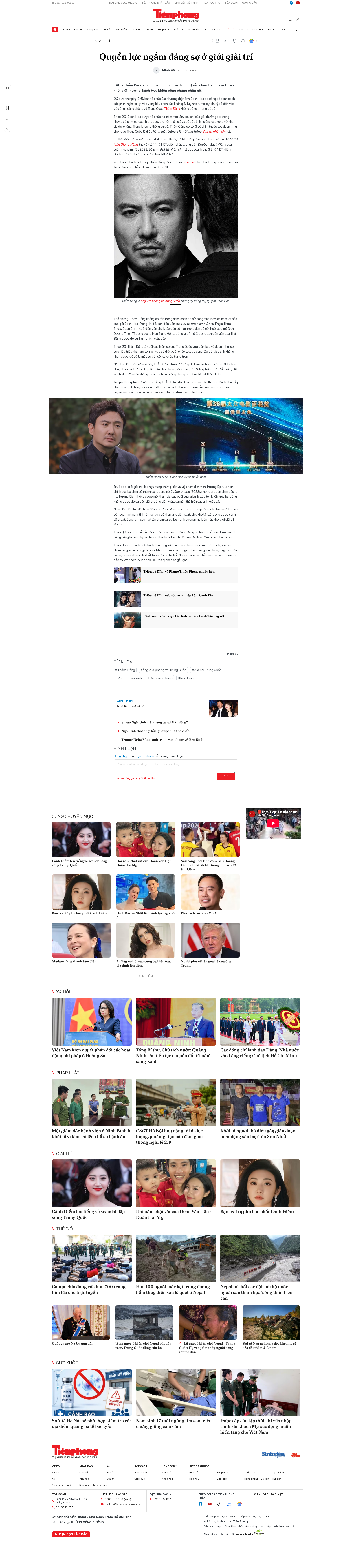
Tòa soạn (231, 2)
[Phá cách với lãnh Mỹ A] (210, 892)
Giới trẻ (149, 29)
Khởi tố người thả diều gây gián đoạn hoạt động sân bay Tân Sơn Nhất (258, 1133)
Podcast (140, 1466)
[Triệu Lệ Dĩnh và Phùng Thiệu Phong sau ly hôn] (127, 575)
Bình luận (7, 118)
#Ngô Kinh (186, 678)
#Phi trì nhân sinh (128, 678)
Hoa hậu (273, 29)
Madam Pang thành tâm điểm (75, 961)
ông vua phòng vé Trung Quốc (160, 301)
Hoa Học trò (211, 2)
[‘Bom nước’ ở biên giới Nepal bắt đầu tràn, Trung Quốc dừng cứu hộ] (144, 1322)
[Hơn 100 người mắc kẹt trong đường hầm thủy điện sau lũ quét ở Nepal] (176, 1258)
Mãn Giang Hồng (126, 144)
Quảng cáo (249, 2)
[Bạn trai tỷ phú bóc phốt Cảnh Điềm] (81, 892)
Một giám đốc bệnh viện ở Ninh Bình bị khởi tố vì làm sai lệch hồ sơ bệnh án (92, 1133)
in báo (234, 40)
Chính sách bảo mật (268, 1494)
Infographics (199, 1466)
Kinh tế (78, 29)
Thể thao (179, 29)
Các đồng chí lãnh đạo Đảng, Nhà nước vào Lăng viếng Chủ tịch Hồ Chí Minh (259, 1052)
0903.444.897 (162, 1499)
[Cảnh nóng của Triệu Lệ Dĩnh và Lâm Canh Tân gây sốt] (127, 620)
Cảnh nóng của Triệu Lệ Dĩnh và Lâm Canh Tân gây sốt (183, 616)
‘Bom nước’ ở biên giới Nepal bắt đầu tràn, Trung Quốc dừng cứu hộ (143, 1345)
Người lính (194, 29)
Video (285, 29)
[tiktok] (221, 1504)
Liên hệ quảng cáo (114, 1494)
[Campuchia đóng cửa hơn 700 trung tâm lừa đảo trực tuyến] (92, 1258)
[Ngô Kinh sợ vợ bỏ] (223, 708)
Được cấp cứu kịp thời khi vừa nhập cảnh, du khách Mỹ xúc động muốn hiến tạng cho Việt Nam (256, 1426)
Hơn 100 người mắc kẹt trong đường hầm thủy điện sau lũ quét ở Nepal (173, 1289)
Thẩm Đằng (172, 108)
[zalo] (230, 1504)
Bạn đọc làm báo (73, 1534)
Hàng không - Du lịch (256, 1478)
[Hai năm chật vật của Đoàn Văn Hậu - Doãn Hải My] (145, 839)
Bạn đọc (222, 1478)
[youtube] (298, 3)
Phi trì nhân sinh (215, 131)
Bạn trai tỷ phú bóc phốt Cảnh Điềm (80, 913)
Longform (169, 1466)
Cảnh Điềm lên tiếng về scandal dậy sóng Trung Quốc (79, 863)
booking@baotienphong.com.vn (123, 1504)
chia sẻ (217, 40)
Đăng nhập (121, 756)
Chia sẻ (7, 97)
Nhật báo (86, 1466)
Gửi (226, 776)
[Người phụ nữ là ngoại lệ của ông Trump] (210, 940)
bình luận (243, 40)
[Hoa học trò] (295, 1455)
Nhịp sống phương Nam (93, 1485)
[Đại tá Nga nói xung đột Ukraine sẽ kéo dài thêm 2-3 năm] (271, 1322)
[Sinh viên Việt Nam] (273, 1455)
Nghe (7, 87)
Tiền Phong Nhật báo (156, 2)
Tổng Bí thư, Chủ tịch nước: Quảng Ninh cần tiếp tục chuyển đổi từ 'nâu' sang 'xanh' (173, 1055)
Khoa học (258, 29)
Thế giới (135, 29)
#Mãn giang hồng (160, 678)
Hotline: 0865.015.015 (123, 2)
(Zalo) (127, 1499)
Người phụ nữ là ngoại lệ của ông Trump (206, 963)
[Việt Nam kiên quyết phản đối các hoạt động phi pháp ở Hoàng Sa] (92, 1021)
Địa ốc (107, 29)
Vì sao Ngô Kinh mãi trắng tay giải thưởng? (154, 722)
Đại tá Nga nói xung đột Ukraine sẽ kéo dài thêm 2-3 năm (270, 1345)
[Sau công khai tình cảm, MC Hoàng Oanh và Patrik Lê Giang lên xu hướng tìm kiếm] (210, 839)
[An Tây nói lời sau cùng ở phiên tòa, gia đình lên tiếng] (145, 940)
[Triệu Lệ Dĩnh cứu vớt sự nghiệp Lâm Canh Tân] (127, 599)
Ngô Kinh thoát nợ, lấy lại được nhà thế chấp (155, 731)
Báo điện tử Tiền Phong (176, 15)
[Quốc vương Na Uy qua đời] (81, 1322)
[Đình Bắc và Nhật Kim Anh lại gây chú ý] (145, 892)
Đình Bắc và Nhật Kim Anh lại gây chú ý (145, 915)
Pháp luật (163, 29)
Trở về (7, 128)
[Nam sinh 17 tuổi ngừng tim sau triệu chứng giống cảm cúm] (176, 1392)
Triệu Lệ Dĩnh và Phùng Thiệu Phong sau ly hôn (179, 571)
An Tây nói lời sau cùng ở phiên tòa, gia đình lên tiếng (143, 963)
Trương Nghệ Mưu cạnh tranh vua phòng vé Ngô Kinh (162, 739)
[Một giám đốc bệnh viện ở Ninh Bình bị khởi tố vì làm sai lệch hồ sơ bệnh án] (92, 1102)
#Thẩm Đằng (125, 670)
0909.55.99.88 (114, 1499)
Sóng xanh (93, 29)
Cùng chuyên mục (72, 816)
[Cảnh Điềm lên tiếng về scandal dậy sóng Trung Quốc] (81, 839)
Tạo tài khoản (145, 756)
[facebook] (291, 3)
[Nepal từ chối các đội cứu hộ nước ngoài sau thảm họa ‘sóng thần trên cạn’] (260, 1258)
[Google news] (241, 1504)
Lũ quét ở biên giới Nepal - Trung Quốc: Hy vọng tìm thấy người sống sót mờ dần (207, 1347)
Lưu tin (7, 108)
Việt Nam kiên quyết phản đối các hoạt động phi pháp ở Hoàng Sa (91, 1052)
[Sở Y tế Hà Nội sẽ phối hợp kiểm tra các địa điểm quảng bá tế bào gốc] (92, 1392)
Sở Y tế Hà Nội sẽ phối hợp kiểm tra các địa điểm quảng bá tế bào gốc (92, 1423)
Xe (206, 29)
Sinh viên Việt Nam (186, 2)
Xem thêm (297, 29)
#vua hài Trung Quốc (207, 670)
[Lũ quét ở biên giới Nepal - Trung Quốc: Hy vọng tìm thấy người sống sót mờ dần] (208, 1322)
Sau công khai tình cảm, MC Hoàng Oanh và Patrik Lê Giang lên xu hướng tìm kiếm (210, 865)
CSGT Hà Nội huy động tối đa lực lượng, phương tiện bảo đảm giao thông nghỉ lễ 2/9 (169, 1136)
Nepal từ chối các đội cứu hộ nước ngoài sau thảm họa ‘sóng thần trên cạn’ (256, 1292)
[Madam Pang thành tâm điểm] (81, 940)
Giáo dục (243, 29)
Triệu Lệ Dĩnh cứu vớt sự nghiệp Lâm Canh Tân (178, 595)
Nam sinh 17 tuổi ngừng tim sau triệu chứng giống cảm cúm (174, 1423)
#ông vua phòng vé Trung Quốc (163, 670)
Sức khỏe (121, 29)
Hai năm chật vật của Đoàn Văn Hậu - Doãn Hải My (145, 863)
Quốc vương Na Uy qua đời (72, 1343)
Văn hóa (216, 29)
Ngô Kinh (189, 162)
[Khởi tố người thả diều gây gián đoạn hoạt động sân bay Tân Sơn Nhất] (260, 1102)
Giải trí (229, 29)
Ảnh (109, 1466)
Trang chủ (55, 29)
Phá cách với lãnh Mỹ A (199, 913)
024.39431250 (64, 1507)
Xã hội (66, 29)
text (226, 40)
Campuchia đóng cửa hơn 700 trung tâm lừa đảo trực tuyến (89, 1289)
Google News (251, 40)
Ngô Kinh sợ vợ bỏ (130, 706)
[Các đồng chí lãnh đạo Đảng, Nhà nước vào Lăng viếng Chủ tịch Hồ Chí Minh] (260, 1021)
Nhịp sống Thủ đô (62, 1485)
